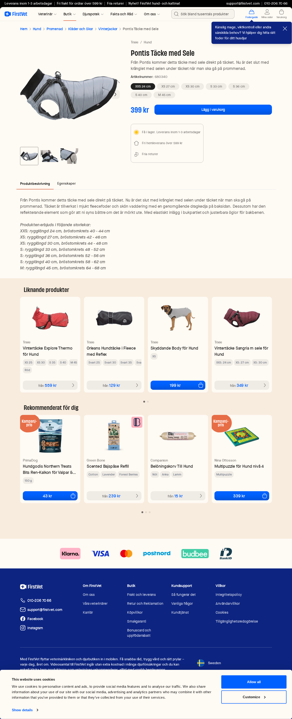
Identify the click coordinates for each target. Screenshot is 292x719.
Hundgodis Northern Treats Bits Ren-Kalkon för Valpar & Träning (48, 469)
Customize (251, 697)
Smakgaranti (136, 621)
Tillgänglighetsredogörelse (237, 621)
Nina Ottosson (225, 460)
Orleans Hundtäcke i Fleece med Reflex (111, 351)
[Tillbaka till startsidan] (16, 14)
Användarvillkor (228, 603)
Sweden (214, 663)
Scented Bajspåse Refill (108, 466)
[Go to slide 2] (49, 156)
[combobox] (203, 14)
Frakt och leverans (141, 594)
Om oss (89, 594)
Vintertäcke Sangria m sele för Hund (241, 351)
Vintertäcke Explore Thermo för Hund (47, 351)
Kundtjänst (180, 612)
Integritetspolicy (229, 594)
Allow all (254, 682)
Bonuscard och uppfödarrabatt (139, 633)
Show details (22, 710)
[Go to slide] (144, 401)
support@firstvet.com (243, 3)
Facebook (35, 618)
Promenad (55, 29)
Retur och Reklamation (145, 603)
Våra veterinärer (95, 603)
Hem (23, 29)
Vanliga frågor (182, 603)
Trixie (134, 42)
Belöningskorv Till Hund (172, 466)
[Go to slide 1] (29, 156)
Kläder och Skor (80, 29)
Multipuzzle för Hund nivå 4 (239, 466)
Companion (159, 460)
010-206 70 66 (39, 600)
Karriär (88, 612)
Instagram (35, 628)
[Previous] (24, 94)
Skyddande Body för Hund (174, 348)
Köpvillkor (134, 612)
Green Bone (96, 460)
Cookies (222, 612)
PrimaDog (30, 460)
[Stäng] (285, 29)
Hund (37, 29)
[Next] (115, 94)
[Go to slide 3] (69, 156)
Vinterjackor (107, 29)
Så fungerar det (183, 594)
